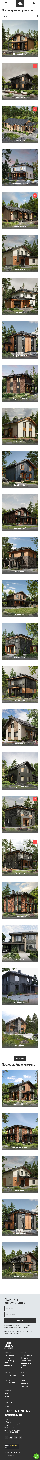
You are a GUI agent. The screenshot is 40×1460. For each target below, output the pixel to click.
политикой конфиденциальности (16, 1327)
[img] (20, 3)
